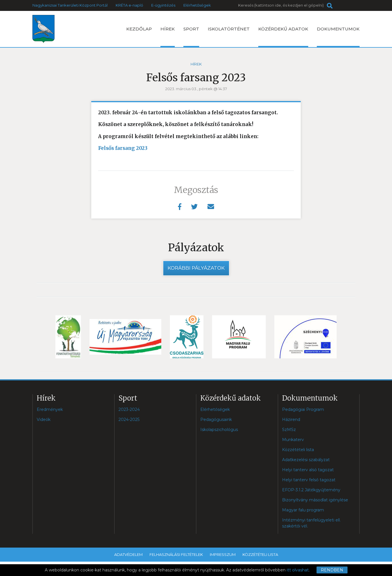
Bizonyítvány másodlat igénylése (315, 499)
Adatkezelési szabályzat (306, 459)
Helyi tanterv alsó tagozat (308, 469)
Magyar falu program (303, 510)
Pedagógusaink (216, 419)
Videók (44, 419)
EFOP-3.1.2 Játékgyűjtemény (311, 489)
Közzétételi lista (298, 449)
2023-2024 (129, 409)
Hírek (167, 29)
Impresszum (223, 554)
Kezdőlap (139, 29)
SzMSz (289, 429)
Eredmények (50, 409)
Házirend (291, 419)
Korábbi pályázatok (196, 268)
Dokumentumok (338, 29)
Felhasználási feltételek (176, 554)
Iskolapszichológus (219, 429)
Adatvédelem (128, 554)
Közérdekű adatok (283, 29)
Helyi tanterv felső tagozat (308, 479)
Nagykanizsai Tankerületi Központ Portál (70, 5)
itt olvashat (298, 570)
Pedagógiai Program (303, 409)
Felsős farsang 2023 (123, 148)
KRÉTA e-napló (129, 5)
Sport (191, 29)
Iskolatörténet (229, 29)
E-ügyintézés (163, 5)
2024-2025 (129, 419)
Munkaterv (293, 439)
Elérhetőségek (197, 5)
